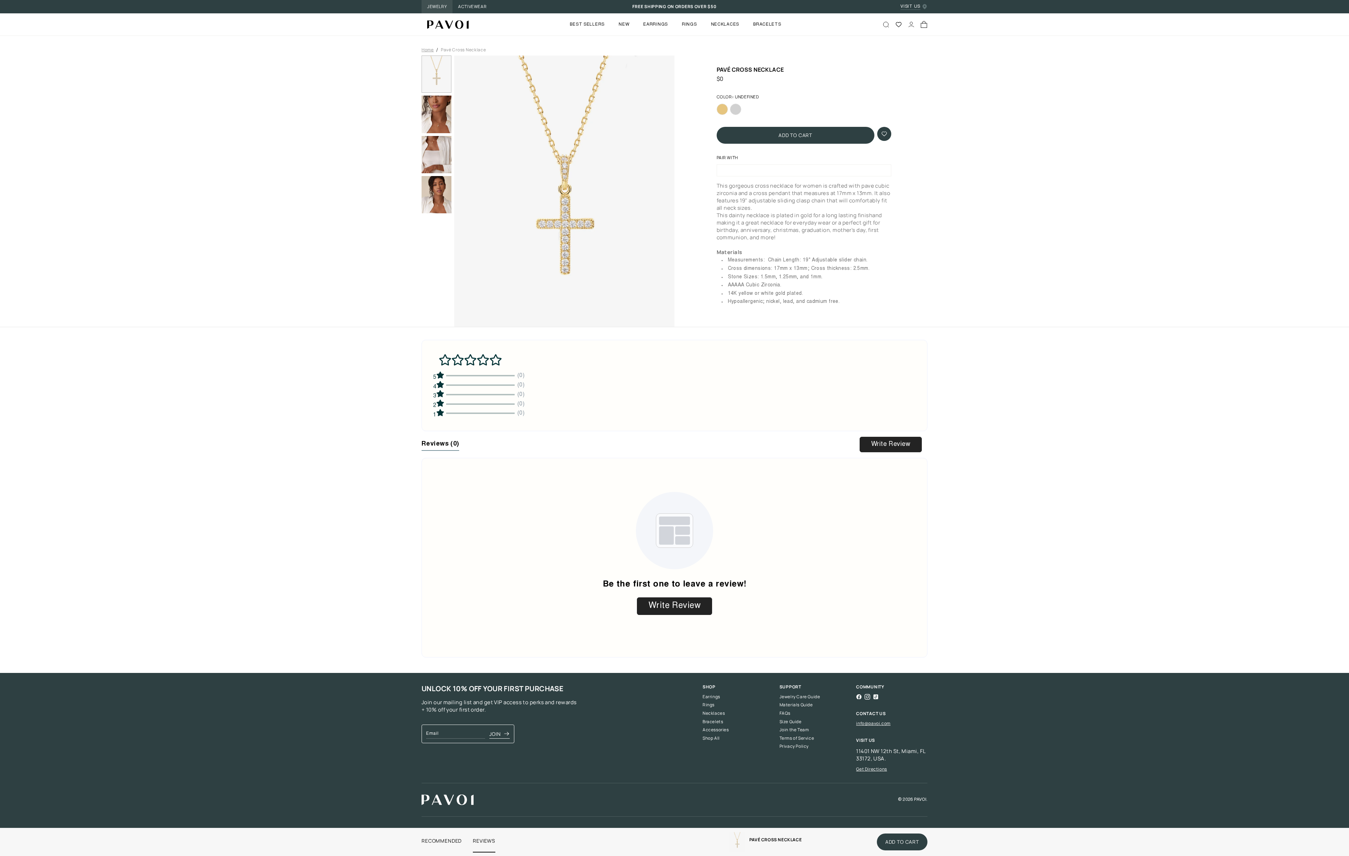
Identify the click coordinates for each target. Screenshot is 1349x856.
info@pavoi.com (873, 723)
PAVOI (920, 800)
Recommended (442, 840)
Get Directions (871, 769)
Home (428, 50)
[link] (737, 842)
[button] (564, 193)
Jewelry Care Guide (800, 697)
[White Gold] (735, 109)
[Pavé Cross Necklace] (445, 24)
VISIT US (910, 7)
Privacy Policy (794, 746)
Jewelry (437, 6)
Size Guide (791, 722)
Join (495, 734)
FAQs (785, 713)
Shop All (711, 738)
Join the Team (794, 730)
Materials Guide (796, 705)
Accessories (716, 730)
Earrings (711, 697)
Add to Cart (795, 135)
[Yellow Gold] (722, 109)
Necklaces (714, 713)
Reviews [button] (440, 444)
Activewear (472, 6)
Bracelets (713, 722)
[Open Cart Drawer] (923, 24)
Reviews (484, 840)
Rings (709, 705)
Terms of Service (797, 738)
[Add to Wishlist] (884, 134)
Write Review (890, 444)
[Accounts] (911, 24)
